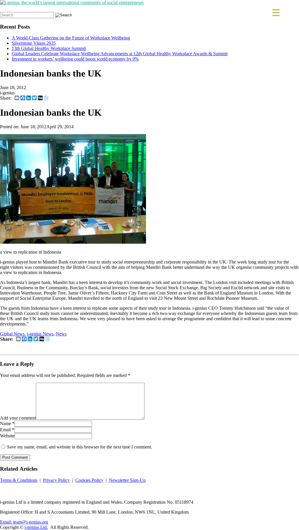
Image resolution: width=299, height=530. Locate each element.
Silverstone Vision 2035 (34, 43)
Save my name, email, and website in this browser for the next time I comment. (79, 446)
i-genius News (40, 333)
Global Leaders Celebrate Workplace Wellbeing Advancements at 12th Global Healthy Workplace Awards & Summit (119, 53)
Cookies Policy (89, 480)
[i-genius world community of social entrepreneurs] (72, 2)
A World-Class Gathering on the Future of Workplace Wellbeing (71, 37)
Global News (12, 333)
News (61, 333)
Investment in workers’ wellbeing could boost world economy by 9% (75, 58)
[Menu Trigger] (276, 12)
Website (7, 435)
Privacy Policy (56, 480)
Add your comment (18, 417)
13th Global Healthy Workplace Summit (49, 48)
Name (5, 423)
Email (5, 429)
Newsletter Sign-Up (127, 480)
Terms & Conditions (18, 480)
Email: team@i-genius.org (24, 521)
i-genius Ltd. (36, 527)
